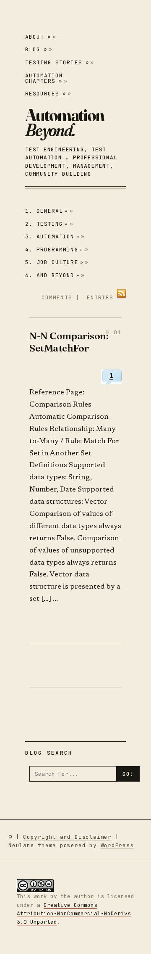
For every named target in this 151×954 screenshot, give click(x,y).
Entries (100, 297)
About (38, 36)
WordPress (117, 845)
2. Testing (46, 223)
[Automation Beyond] (64, 122)
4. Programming (54, 249)
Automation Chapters (44, 78)
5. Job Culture (54, 262)
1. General (46, 210)
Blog (36, 49)
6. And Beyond (52, 275)
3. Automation (52, 236)
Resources (45, 93)
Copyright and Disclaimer (67, 836)
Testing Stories (57, 62)
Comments (57, 297)
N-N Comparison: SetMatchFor (69, 342)
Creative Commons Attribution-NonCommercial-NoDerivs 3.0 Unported (74, 913)
